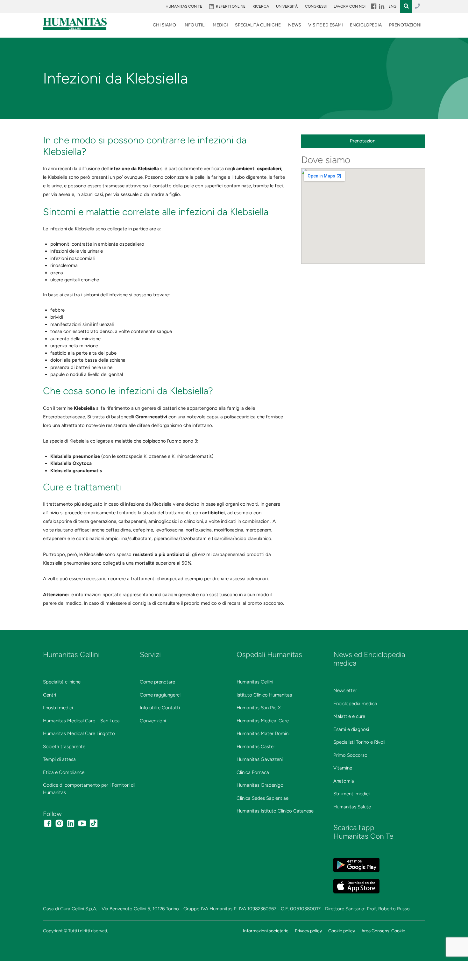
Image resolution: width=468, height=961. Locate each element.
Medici (220, 25)
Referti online (230, 6)
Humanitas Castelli (256, 746)
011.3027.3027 (417, 6)
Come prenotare (157, 682)
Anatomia (343, 781)
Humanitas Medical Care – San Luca (81, 721)
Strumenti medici (351, 794)
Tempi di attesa (59, 759)
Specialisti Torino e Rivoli (359, 742)
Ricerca (260, 6)
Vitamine (342, 768)
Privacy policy (308, 930)
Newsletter (345, 690)
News (294, 25)
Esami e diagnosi (351, 729)
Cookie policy (341, 930)
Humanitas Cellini (255, 682)
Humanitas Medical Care (263, 721)
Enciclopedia (366, 25)
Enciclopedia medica (355, 703)
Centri (49, 695)
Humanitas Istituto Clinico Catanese (275, 811)
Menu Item (373, 6)
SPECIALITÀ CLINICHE (258, 25)
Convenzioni (153, 721)
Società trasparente (64, 746)
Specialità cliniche (62, 682)
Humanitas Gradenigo (260, 785)
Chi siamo (164, 25)
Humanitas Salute (352, 807)
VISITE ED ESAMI (325, 25)
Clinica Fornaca (253, 772)
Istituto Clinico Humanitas (264, 695)
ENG (392, 6)
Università (287, 6)
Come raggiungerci (160, 695)
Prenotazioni (405, 25)
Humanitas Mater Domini (263, 733)
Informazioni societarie (265, 930)
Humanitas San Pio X (259, 708)
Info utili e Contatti (160, 708)
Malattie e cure (349, 716)
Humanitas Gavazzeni (260, 759)
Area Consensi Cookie (383, 930)
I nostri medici (58, 708)
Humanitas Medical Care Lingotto (79, 733)
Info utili (194, 25)
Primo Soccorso (350, 755)
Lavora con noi (349, 6)
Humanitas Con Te (184, 6)
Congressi (316, 6)
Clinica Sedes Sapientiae (262, 798)
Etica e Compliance (63, 772)
